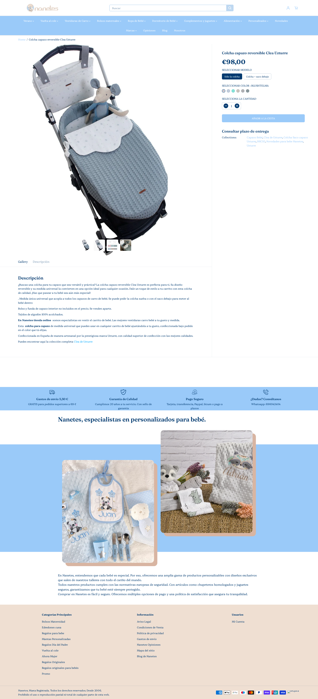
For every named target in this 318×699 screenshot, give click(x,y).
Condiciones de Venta (150, 627)
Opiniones (149, 30)
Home (22, 39)
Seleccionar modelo (237, 69)
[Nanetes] (42, 8)
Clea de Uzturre (273, 137)
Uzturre (251, 145)
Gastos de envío (147, 639)
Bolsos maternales (108, 20)
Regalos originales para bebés (60, 667)
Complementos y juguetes (200, 20)
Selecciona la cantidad (239, 98)
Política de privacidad (150, 633)
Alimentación (232, 20)
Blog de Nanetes (147, 656)
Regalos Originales (53, 662)
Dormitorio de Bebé (164, 20)
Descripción (41, 261)
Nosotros (179, 30)
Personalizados (257, 20)
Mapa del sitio (146, 650)
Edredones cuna (51, 627)
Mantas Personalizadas (56, 639)
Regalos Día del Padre (55, 644)
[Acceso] (288, 8)
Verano (28, 20)
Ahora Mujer (49, 656)
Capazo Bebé (254, 137)
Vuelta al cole (49, 20)
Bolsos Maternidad (53, 621)
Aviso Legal (144, 621)
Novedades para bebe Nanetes (284, 141)
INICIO (261, 141)
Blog (164, 30)
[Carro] (296, 8)
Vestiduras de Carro (77, 20)
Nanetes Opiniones (148, 644)
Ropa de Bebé (136, 20)
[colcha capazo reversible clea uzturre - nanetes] (106, 150)
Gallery (23, 261)
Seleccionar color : (245, 85)
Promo (46, 673)
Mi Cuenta (238, 621)
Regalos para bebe (53, 633)
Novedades (281, 20)
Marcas (130, 30)
